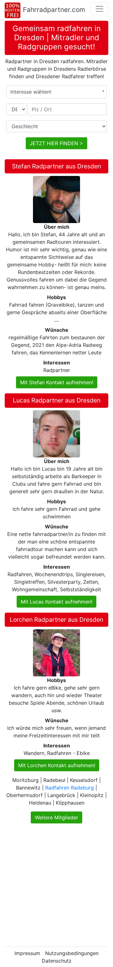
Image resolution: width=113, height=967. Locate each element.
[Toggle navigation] (99, 9)
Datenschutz (57, 961)
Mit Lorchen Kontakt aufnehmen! (56, 765)
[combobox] (56, 91)
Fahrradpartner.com (54, 10)
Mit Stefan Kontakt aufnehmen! (56, 382)
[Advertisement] (56, 885)
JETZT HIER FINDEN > (56, 143)
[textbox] (56, 91)
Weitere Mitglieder (56, 817)
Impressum (27, 953)
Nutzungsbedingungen (72, 953)
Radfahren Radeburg (69, 787)
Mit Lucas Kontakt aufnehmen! (56, 601)
